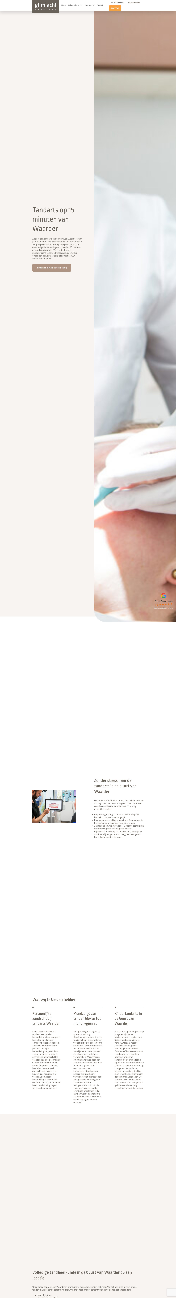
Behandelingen (73, 5)
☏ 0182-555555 (117, 3)
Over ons (88, 5)
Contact (100, 5)
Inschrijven (115, 8)
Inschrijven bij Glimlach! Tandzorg (52, 268)
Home (63, 5)
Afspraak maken (134, 3)
